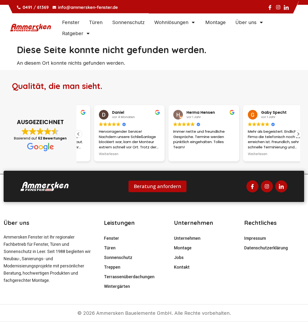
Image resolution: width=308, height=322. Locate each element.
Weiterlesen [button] (93, 154)
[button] (298, 134)
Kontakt (182, 267)
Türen (96, 22)
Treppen (112, 267)
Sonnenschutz (128, 22)
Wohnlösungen (171, 22)
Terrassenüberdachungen (129, 276)
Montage (215, 22)
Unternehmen (187, 238)
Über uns (246, 22)
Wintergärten (117, 286)
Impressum (255, 238)
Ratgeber (72, 33)
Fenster (70, 22)
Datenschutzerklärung (266, 247)
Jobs (179, 257)
